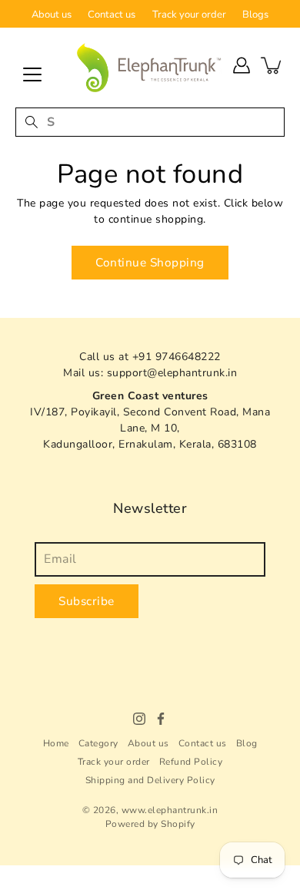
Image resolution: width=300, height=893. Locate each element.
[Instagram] (139, 719)
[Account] (241, 65)
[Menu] (32, 74)
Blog (247, 743)
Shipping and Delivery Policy (150, 780)
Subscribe (86, 601)
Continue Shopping (150, 262)
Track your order (189, 14)
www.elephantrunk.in (170, 810)
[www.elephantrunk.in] (150, 67)
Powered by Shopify (150, 824)
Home (56, 743)
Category (98, 743)
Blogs (255, 14)
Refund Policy (191, 762)
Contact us (111, 14)
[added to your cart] (272, 65)
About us (52, 14)
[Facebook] (161, 719)
